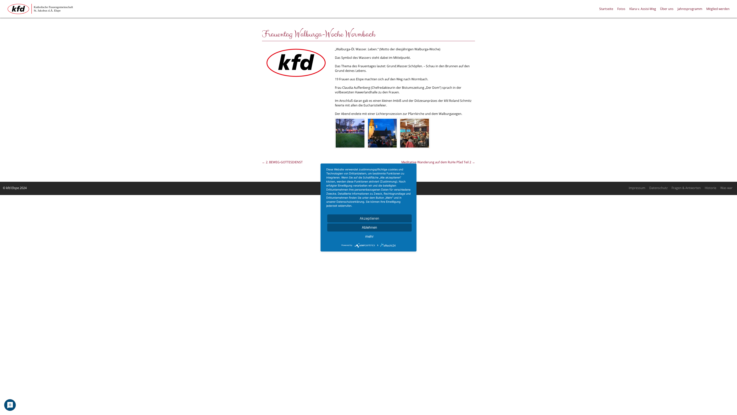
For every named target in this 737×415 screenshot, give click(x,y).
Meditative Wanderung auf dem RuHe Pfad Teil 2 (438, 162)
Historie (710, 188)
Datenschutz (658, 188)
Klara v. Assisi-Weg (642, 9)
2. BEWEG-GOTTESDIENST (282, 162)
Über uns (666, 9)
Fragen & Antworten (686, 188)
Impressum (637, 188)
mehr (369, 236)
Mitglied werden (718, 9)
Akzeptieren (369, 218)
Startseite (606, 9)
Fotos (621, 9)
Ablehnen (369, 227)
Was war (726, 188)
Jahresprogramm (690, 9)
